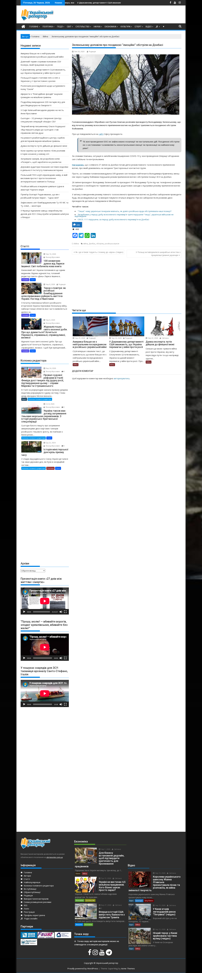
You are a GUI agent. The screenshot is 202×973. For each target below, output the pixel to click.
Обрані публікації (32, 892)
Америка (79, 924)
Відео (149, 26)
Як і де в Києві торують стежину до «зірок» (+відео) (99, 252)
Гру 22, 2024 (50, 443)
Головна (27, 872)
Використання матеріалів (36, 898)
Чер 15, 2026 (160, 873)
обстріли (100, 243)
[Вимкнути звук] (61, 611)
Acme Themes (128, 968)
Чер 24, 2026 (116, 338)
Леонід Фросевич (52, 257)
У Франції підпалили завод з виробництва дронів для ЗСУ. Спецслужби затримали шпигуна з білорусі (45, 214)
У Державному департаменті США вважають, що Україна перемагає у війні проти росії (72, 2)
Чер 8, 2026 (50, 284)
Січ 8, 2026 (49, 404)
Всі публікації (29, 888)
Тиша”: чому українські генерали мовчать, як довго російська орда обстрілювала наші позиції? (124, 211)
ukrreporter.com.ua (54, 857)
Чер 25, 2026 (79, 338)
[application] (45, 601)
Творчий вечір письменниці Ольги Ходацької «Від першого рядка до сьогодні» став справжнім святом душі (43, 129)
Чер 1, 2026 (105, 849)
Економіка (110, 26)
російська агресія (112, 243)
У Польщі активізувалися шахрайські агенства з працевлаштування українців (158, 253)
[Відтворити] (24, 611)
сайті (101, 134)
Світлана (165, 338)
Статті (33, 280)
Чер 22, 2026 (152, 338)
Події (60, 26)
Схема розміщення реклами (37, 902)
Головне (33, 26)
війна (85, 243)
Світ (69, 26)
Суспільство (82, 26)
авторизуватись (122, 378)
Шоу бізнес (149, 901)
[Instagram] (96, 953)
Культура (125, 26)
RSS (25, 905)
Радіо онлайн (30, 918)
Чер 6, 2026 (50, 320)
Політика (47, 26)
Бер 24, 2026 (50, 368)
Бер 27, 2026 (106, 905)
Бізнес (78, 874)
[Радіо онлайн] (157, 26)
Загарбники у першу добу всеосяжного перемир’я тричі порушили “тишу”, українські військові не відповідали (124, 215)
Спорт (138, 26)
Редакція (92, 51)
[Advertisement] (131, 15)
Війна (76, 243)
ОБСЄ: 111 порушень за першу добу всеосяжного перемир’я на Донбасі (113, 219)
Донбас (92, 243)
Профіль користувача (34, 915)
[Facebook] (90, 953)
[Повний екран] (65, 611)
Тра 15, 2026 (106, 878)
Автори (27, 875)
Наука (97, 26)
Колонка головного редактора (39, 399)
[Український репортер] (23, 26)
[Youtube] (102, 953)
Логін (26, 908)
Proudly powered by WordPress (82, 968)
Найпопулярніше (31, 882)
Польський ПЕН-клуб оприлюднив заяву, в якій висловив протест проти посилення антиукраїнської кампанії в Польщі (44, 178)
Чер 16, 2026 (50, 254)
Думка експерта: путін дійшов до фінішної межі (44, 145)
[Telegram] (109, 953)
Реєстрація (29, 912)
